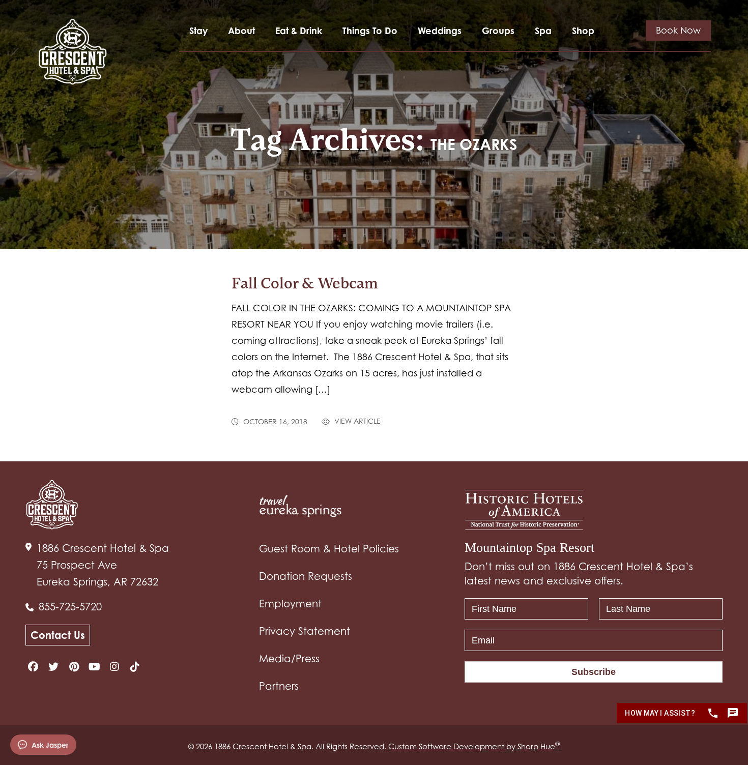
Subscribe (593, 672)
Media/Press (289, 659)
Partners (279, 686)
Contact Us (58, 635)
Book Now (678, 30)
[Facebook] (33, 666)
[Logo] (73, 51)
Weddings (440, 30)
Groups (498, 30)
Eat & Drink (298, 30)
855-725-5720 (70, 607)
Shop (583, 30)
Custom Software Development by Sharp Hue (474, 746)
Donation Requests (305, 576)
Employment (290, 604)
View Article (356, 421)
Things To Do (369, 30)
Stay (198, 30)
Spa (543, 30)
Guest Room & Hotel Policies (329, 549)
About (241, 30)
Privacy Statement (304, 631)
